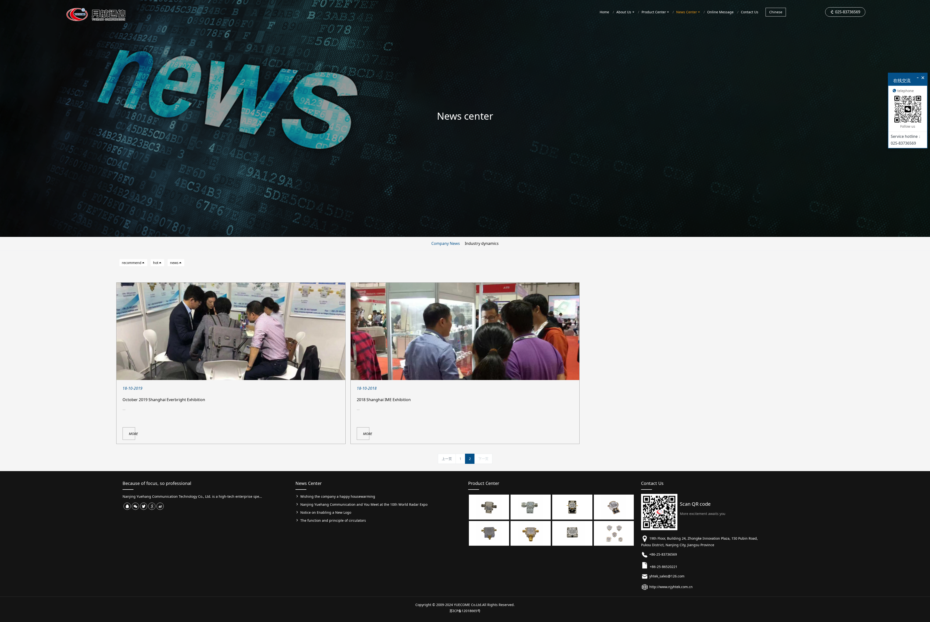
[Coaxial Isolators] (531, 506)
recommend (131, 262)
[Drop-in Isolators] (572, 506)
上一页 (447, 458)
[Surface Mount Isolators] (614, 506)
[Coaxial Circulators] (531, 533)
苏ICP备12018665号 (465, 610)
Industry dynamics (482, 243)
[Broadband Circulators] (489, 533)
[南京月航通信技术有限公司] (107, 11)
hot (155, 262)
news (174, 262)
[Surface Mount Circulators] (614, 533)
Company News (445, 243)
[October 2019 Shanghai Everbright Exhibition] (230, 331)
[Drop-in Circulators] (572, 533)
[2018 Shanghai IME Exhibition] (465, 331)
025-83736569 (847, 12)
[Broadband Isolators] (489, 506)
